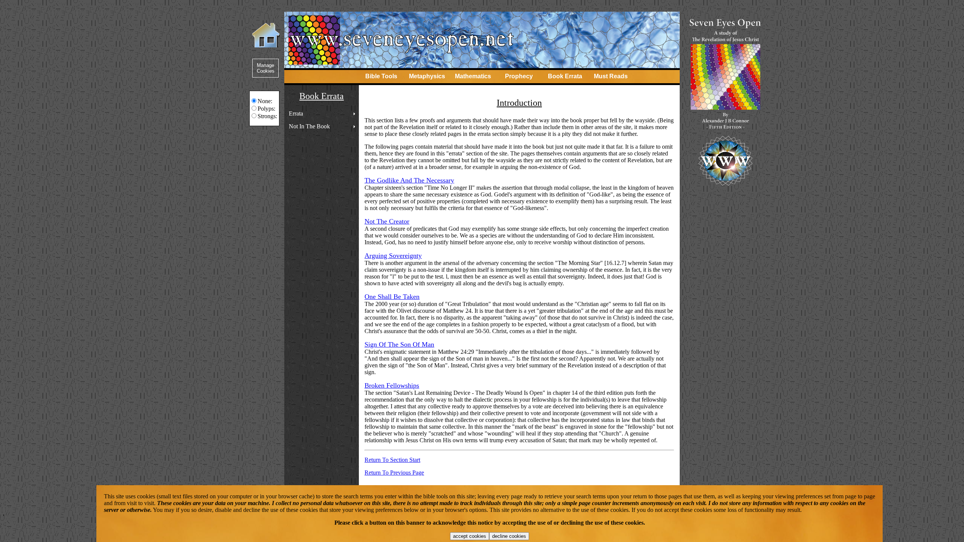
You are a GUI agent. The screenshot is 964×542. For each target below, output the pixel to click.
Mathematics (473, 76)
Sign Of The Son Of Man (399, 344)
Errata (296, 113)
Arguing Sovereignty (393, 255)
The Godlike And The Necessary (409, 180)
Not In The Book (309, 126)
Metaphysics (427, 76)
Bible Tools (381, 76)
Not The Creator (387, 221)
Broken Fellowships (392, 385)
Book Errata (565, 76)
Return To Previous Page (394, 472)
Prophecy (519, 76)
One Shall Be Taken (392, 296)
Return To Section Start (392, 460)
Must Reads (611, 76)
